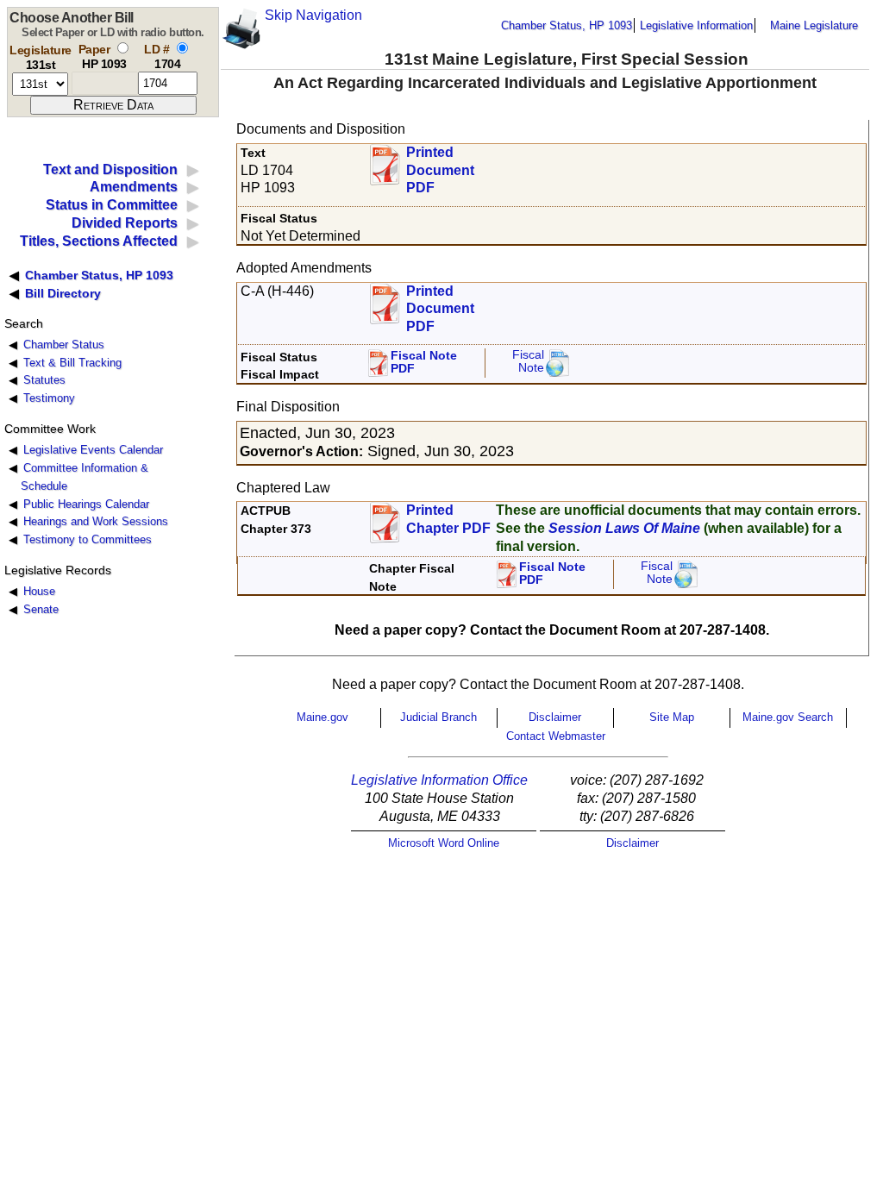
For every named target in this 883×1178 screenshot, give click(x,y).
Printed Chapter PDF (448, 519)
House (39, 591)
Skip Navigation (313, 15)
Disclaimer (555, 717)
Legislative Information (696, 25)
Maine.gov (322, 717)
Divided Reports (125, 223)
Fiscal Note (528, 361)
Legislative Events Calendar (93, 449)
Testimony (49, 398)
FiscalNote (657, 573)
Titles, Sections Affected (99, 241)
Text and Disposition (110, 169)
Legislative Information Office (439, 780)
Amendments (134, 186)
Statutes (44, 379)
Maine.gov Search (787, 717)
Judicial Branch (438, 717)
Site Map (671, 717)
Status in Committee (112, 204)
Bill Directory (63, 293)
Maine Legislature (814, 25)
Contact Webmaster (555, 736)
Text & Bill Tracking (72, 362)
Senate (41, 609)
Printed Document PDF (440, 165)
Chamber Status (63, 344)
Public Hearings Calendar (86, 504)
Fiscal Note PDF (424, 362)
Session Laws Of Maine (624, 528)
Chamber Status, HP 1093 (566, 25)
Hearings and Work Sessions (95, 521)
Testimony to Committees (87, 539)
